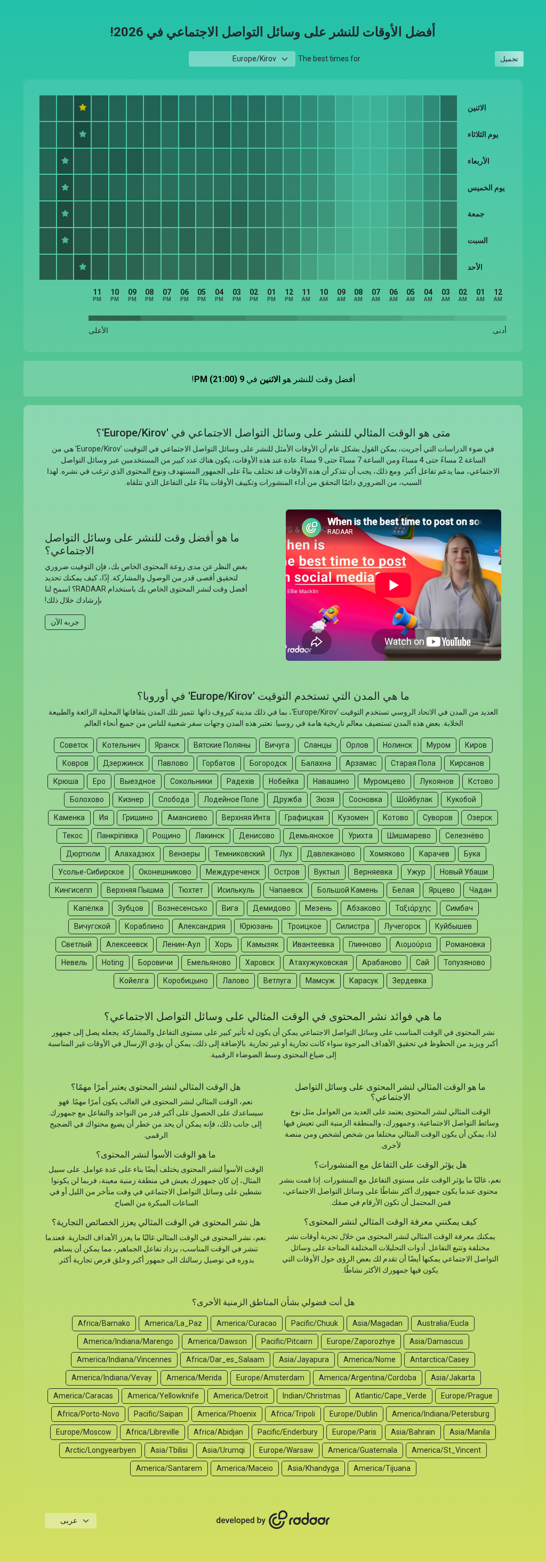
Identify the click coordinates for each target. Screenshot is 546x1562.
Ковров (75, 763)
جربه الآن (65, 622)
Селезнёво (464, 835)
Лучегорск (402, 926)
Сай (422, 962)
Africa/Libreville (152, 1432)
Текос (72, 835)
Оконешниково (165, 872)
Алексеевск (127, 944)
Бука (472, 853)
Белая (403, 890)
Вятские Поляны (222, 745)
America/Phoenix (226, 1414)
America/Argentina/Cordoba (367, 1377)
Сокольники (191, 781)
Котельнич (121, 745)
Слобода (173, 799)
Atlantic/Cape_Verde (391, 1395)
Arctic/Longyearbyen (100, 1450)
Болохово (87, 799)
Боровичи (155, 962)
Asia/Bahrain (413, 1432)
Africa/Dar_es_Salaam (225, 1359)
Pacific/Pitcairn (286, 1341)
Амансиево (187, 817)
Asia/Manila (469, 1432)
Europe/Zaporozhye (361, 1341)
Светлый (76, 944)
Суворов (438, 817)
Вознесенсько (182, 908)
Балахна (316, 763)
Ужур (416, 872)
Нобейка (284, 781)
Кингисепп (73, 890)
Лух (285, 853)
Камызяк (262, 944)
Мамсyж (320, 980)
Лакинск (209, 835)
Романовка (465, 944)
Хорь (223, 944)
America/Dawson (217, 1341)
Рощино (166, 835)
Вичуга (277, 745)
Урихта (360, 835)
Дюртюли (83, 853)
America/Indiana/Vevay (111, 1377)
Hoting (113, 962)
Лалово (235, 980)
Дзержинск (123, 763)
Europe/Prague (467, 1395)
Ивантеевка (313, 944)
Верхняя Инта (246, 817)
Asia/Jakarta (453, 1377)
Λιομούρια (413, 944)
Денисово (257, 835)
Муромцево (384, 781)
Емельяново (209, 962)
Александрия (202, 926)
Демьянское (311, 835)
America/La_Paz (173, 1323)
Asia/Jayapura (304, 1359)
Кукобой (461, 799)
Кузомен (353, 817)
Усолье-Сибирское (91, 872)
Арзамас (361, 763)
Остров (287, 872)
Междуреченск (233, 872)
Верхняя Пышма (135, 890)
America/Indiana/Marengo (128, 1341)
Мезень (318, 908)
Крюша (65, 781)
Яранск (167, 745)
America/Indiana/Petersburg (440, 1414)
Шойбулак (414, 799)
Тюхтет (190, 890)
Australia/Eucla (443, 1323)
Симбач (459, 908)
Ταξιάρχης (413, 908)
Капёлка (88, 908)
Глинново (365, 944)
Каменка (69, 817)
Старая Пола (413, 763)
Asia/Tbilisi (169, 1450)
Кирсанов (467, 763)
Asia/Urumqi (223, 1450)
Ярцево (442, 890)
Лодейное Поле (231, 799)
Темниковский (239, 853)
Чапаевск (286, 890)
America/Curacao (246, 1323)
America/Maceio (244, 1468)
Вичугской (92, 926)
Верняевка (373, 872)
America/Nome (369, 1359)
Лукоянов (437, 781)
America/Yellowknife (163, 1395)
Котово (395, 817)
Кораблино (144, 926)
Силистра (353, 926)
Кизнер (131, 799)
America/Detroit (240, 1395)
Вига (230, 908)
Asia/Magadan (377, 1323)
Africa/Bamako (104, 1323)
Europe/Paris (354, 1432)
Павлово (173, 763)
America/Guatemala (362, 1450)
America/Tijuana (382, 1468)
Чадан (480, 890)
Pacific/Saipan (158, 1414)
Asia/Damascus (436, 1341)
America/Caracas (83, 1395)
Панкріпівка (117, 835)
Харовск (260, 962)
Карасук (363, 980)
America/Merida (194, 1377)
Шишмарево (409, 835)
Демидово (272, 908)
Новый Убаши (464, 872)
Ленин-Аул (181, 944)
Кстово (480, 781)
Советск (74, 745)
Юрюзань (256, 926)
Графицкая (304, 817)
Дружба (287, 799)
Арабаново (382, 962)
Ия (103, 817)
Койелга (134, 980)
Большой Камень (347, 890)
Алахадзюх (135, 853)
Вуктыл (327, 872)
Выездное (138, 781)
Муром (439, 745)
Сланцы (318, 745)
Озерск (479, 817)
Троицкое (304, 926)
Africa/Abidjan (218, 1432)
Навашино (331, 781)
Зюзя (325, 799)
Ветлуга (277, 980)
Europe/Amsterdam (270, 1377)
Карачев (434, 853)
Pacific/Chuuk (314, 1323)
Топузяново (464, 962)
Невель (74, 962)
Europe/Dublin (354, 1414)
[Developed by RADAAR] (273, 1520)
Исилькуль (236, 890)
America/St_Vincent (446, 1450)
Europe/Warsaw (286, 1450)
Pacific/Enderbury (288, 1432)
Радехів (240, 781)
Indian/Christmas (312, 1395)
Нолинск (397, 745)
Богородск (268, 763)
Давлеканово (331, 853)
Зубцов (130, 908)
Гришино (138, 817)
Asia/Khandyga (313, 1468)
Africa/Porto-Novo (88, 1414)
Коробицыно (185, 980)
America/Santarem (169, 1468)
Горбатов (219, 763)
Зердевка (409, 980)
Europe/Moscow (83, 1432)
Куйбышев (453, 926)
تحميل (509, 59)
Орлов (357, 745)
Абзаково (364, 908)
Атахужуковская (318, 962)
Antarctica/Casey (439, 1359)
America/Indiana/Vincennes (124, 1359)
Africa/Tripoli (293, 1414)
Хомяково (387, 853)
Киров (476, 745)
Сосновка (365, 799)
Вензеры (184, 853)
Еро (99, 781)
